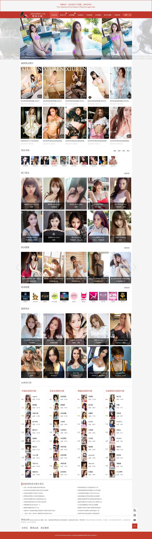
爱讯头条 (34, 528)
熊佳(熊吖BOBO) (31, 237)
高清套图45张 (120, 281)
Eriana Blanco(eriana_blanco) (98, 373)
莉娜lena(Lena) (98, 340)
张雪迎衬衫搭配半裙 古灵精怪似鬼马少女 (35, 499)
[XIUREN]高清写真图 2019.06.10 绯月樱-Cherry (80, 101)
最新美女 (25, 308)
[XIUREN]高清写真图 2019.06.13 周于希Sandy (58, 101)
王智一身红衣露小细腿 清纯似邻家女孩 (34, 487)
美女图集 (25, 247)
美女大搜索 (107, 15)
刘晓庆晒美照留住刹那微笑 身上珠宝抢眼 (89, 490)
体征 (123, 150)
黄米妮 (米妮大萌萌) (76, 204)
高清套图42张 (53, 281)
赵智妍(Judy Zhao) (54, 237)
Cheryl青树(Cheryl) (98, 237)
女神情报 (98, 15)
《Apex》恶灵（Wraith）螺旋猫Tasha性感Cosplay (38, 513)
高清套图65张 (31, 281)
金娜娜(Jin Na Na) (76, 340)
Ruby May (76, 373)
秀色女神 (76, 535)
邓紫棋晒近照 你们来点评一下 (32, 505)
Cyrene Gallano (53, 373)
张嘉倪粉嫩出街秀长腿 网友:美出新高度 (89, 496)
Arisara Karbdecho (120, 237)
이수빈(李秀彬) (98, 204)
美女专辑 (25, 150)
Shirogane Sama (120, 373)
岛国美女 (80, 15)
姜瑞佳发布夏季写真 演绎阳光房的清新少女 (90, 499)
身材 (119, 150)
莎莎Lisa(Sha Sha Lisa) (54, 340)
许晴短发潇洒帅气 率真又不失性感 (33, 493)
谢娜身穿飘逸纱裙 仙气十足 (31, 507)
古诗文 (25, 528)
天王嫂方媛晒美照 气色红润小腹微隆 (88, 505)
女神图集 (72, 15)
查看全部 (126, 173)
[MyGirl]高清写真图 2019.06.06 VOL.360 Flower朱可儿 (105, 101)
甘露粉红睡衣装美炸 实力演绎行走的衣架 (35, 502)
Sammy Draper (31, 373)
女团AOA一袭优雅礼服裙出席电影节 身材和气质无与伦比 (39, 510)
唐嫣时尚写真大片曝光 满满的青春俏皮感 (89, 507)
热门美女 (25, 173)
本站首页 (54, 15)
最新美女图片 (27, 63)
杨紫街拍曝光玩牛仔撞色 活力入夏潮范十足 (90, 502)
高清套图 (89, 15)
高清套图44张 (98, 281)
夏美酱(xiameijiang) (54, 204)
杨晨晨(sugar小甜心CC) (31, 204)
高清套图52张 (76, 281)
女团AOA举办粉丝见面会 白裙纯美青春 (88, 513)
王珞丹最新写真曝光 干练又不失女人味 (88, 493)
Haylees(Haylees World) (121, 340)
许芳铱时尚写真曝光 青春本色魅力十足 (88, 510)
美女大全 (63, 15)
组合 (128, 150)
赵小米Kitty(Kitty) (120, 204)
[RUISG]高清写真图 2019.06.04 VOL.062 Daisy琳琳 (127, 101)
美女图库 (45, 528)
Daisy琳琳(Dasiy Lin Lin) (31, 340)
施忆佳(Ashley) (76, 237)
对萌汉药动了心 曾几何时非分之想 (32, 141)
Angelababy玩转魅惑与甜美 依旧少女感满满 (36, 490)
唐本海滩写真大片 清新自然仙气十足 (88, 487)
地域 (115, 150)
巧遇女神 (117, 15)
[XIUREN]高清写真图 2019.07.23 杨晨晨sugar (36, 101)
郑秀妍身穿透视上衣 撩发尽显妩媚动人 (34, 496)
